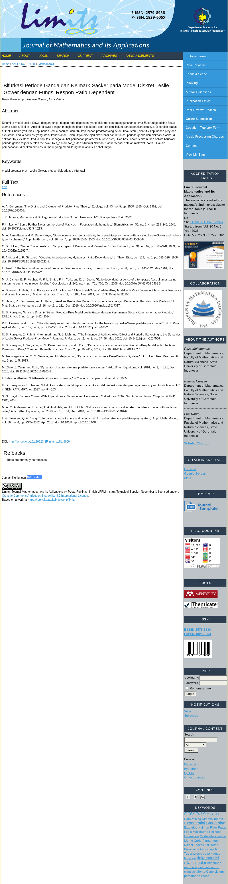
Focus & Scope (196, 74)
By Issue (190, 764)
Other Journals (194, 777)
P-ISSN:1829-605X (197, 634)
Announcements (140, 55)
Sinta (187, 478)
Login (43, 55)
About (24, 55)
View (187, 711)
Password (191, 683)
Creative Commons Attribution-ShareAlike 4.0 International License (45, 495)
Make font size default (195, 796)
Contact (191, 145)
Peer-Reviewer (196, 65)
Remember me (200, 688)
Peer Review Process (201, 110)
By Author (191, 768)
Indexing (192, 83)
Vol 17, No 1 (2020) (24, 64)
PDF (4, 187)
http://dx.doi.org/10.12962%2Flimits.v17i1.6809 (39, 441)
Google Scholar (195, 473)
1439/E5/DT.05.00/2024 (206, 222)
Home (6, 55)
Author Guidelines (198, 92)
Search (63, 55)
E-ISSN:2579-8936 (197, 629)
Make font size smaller (188, 796)
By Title (189, 773)
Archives (109, 55)
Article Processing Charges (205, 136)
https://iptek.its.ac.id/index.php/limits (51, 499)
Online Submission (199, 118)
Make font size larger (202, 796)
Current (85, 55)
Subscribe (191, 715)
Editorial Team (196, 56)
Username (191, 677)
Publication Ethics (198, 101)
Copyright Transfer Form (203, 127)
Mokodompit (46, 64)
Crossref (190, 469)
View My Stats (196, 154)
